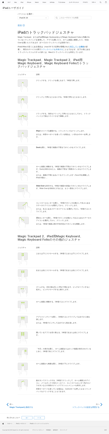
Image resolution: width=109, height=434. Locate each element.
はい (27, 417)
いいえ (39, 417)
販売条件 (55, 430)
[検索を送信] (57, 18)
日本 (105, 430)
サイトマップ (63, 430)
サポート (9, 423)
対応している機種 (77, 47)
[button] (100, 2)
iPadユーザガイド (13, 7)
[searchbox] (72, 17)
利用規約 (48, 430)
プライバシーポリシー (38, 430)
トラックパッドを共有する (52, 49)
